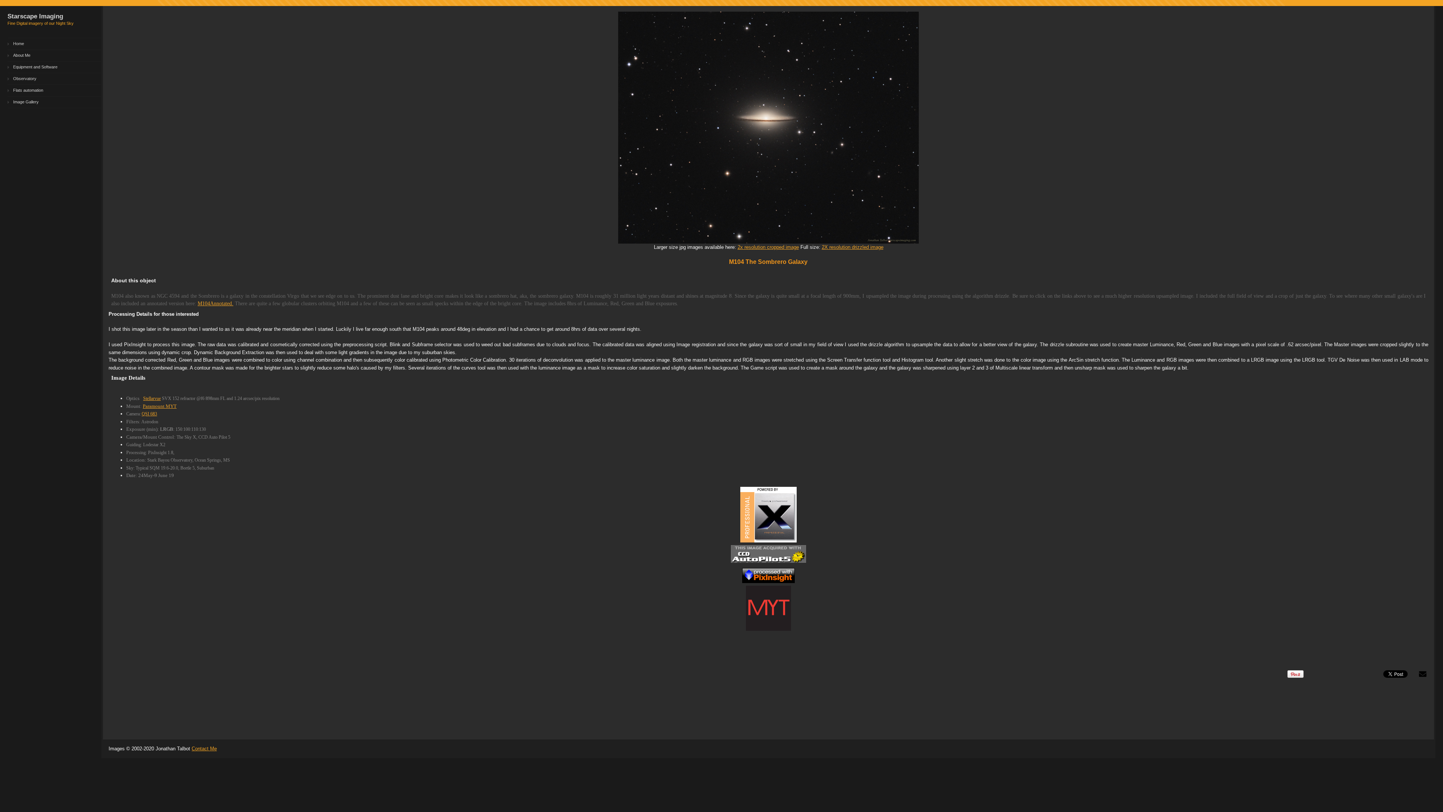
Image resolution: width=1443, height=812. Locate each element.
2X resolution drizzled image (852, 247)
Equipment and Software (35, 67)
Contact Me (204, 748)
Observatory (24, 78)
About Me (21, 55)
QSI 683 (149, 414)
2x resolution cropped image (768, 247)
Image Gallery (26, 102)
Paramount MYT (160, 406)
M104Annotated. (215, 303)
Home (18, 43)
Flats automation (28, 90)
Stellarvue (152, 398)
